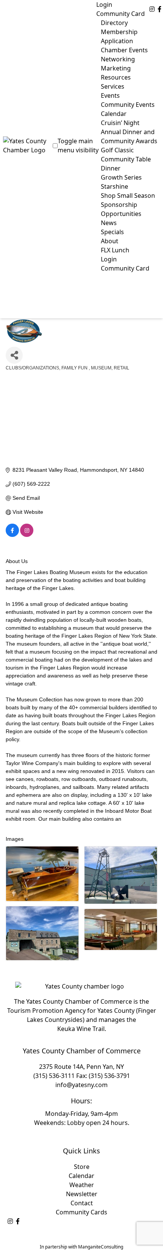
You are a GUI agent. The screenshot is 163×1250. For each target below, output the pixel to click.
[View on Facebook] (12, 535)
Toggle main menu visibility (78, 145)
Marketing (116, 68)
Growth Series (121, 177)
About (109, 241)
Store (81, 1166)
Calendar (81, 1176)
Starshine (114, 186)
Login (104, 4)
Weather (81, 1185)
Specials (112, 232)
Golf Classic (117, 150)
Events (110, 95)
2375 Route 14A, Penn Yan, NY (81, 1066)
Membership (119, 32)
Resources (116, 77)
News (109, 223)
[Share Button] (14, 355)
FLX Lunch (115, 250)
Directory (114, 23)
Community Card (120, 13)
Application (117, 41)
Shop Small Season (128, 195)
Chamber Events (124, 50)
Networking (118, 59)
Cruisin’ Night (120, 123)
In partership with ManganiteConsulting (81, 1247)
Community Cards (81, 1212)
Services (112, 86)
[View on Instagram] (26, 535)
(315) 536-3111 (54, 1076)
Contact (82, 1203)
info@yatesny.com (81, 1085)
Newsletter (81, 1194)
